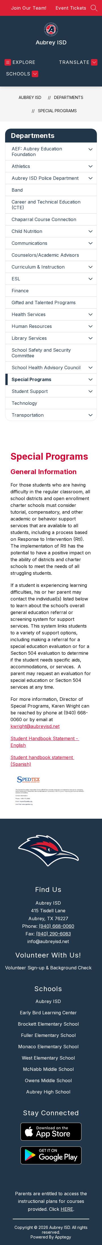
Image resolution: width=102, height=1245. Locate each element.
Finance (20, 290)
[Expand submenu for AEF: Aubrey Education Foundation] (90, 149)
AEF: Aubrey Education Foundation (37, 151)
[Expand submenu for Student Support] (90, 391)
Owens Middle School (48, 1080)
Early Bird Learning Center (48, 1012)
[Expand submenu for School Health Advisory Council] (90, 367)
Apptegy (63, 1237)
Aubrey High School (48, 1092)
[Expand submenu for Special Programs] (90, 379)
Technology (24, 403)
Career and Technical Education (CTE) (46, 204)
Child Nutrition (27, 231)
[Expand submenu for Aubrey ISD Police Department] (90, 178)
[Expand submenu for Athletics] (90, 166)
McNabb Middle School (48, 1069)
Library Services (29, 338)
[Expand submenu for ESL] (90, 278)
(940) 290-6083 (53, 934)
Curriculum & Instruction (38, 267)
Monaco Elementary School (48, 1046)
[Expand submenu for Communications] (90, 243)
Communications (29, 243)
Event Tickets (71, 8)
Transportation (28, 415)
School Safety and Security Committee (41, 352)
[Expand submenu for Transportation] (90, 415)
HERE (67, 1209)
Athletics (21, 166)
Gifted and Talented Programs (44, 302)
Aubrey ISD (30, 97)
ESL (16, 279)
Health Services (29, 314)
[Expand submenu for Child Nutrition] (90, 231)
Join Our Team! (28, 8)
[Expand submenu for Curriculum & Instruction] (90, 267)
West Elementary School (48, 1058)
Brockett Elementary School (48, 1024)
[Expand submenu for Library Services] (90, 338)
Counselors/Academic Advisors (45, 255)
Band (17, 190)
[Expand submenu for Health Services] (90, 314)
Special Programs (57, 110)
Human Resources (32, 326)
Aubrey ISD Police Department (45, 178)
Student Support (30, 391)
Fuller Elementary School (48, 1035)
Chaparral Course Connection (44, 219)
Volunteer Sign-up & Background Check (48, 968)
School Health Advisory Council (46, 367)
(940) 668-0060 (56, 926)
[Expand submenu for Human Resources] (90, 326)
